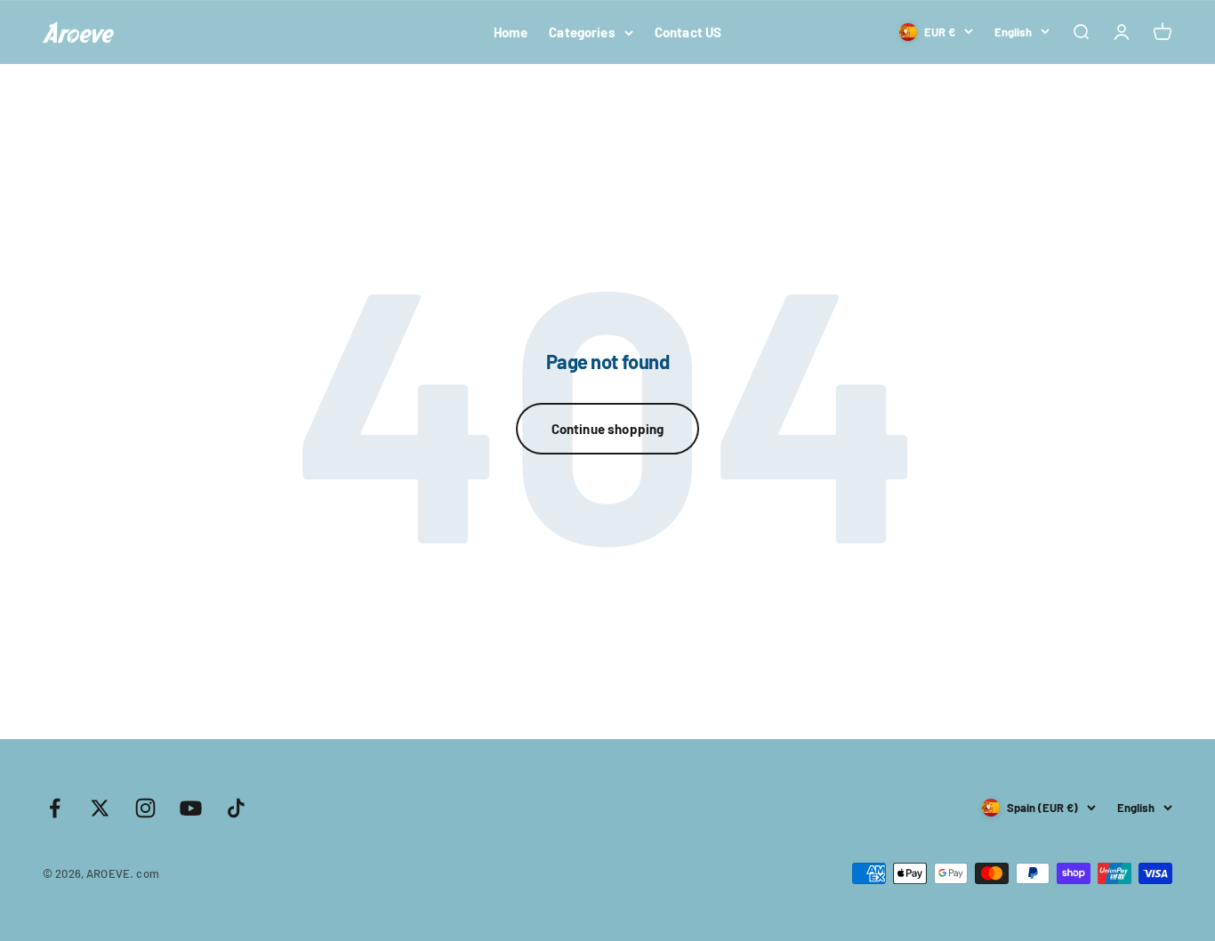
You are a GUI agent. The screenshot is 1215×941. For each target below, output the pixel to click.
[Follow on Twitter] (100, 808)
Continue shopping (607, 429)
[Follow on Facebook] (55, 808)
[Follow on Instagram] (145, 808)
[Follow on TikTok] (236, 808)
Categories (582, 32)
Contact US (688, 32)
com (147, 873)
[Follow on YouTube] (191, 808)
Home (511, 32)
